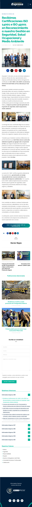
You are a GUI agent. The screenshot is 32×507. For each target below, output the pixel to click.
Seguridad (5, 451)
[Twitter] (14, 500)
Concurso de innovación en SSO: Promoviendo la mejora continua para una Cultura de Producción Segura (8, 267)
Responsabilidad (7, 453)
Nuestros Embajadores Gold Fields (11, 458)
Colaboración (6, 462)
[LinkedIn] (24, 70)
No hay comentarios (18, 45)
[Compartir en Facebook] (7, 70)
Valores (5, 449)
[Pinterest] (16, 70)
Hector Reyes (16, 243)
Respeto (5, 456)
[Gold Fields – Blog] (17, 4)
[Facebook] (10, 500)
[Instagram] (18, 500)
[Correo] (20, 70)
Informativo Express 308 (8, 13)
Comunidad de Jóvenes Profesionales (12, 460)
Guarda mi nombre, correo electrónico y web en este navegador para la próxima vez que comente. (15, 376)
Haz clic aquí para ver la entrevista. (16, 225)
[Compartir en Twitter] (11, 70)
